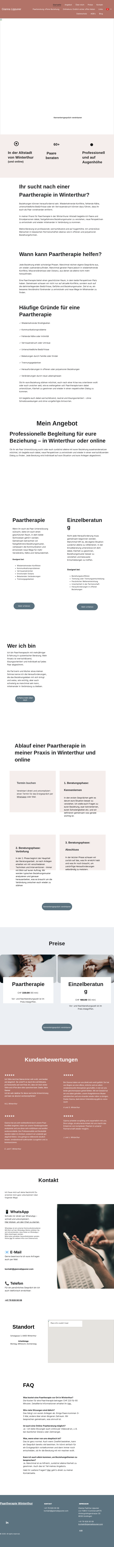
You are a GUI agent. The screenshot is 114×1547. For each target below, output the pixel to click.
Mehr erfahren (87, 607)
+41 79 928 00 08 (13, 1300)
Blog (101, 14)
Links (101, 9)
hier (11, 1238)
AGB (80, 1530)
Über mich (79, 5)
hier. (69, 1403)
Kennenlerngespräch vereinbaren (68, 117)
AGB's (93, 14)
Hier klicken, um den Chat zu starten (22, 1222)
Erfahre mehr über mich (25, 699)
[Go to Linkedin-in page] (7, 1522)
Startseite (57, 5)
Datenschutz (81, 14)
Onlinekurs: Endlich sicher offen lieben (79, 9)
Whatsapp (21, 797)
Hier (49, 1470)
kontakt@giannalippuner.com (90, 1524)
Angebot (68, 5)
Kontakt (99, 5)
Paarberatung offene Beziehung (46, 9)
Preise (90, 5)
